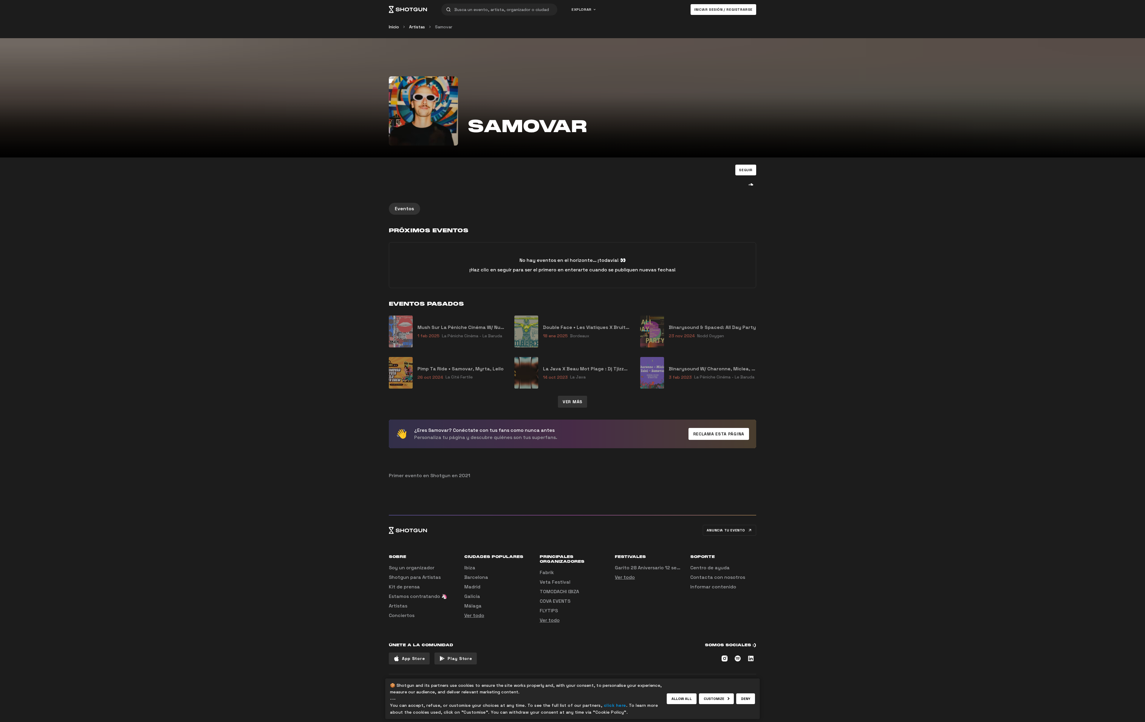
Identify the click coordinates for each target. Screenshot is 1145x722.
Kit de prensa (404, 587)
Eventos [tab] (404, 208)
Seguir (746, 170)
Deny (745, 698)
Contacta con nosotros (717, 577)
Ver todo (474, 615)
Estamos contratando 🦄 (418, 596)
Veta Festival (555, 582)
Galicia (472, 596)
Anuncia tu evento (726, 530)
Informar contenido (713, 587)
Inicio (394, 27)
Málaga (473, 606)
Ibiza (469, 568)
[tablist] (572, 209)
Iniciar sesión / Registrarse (723, 9)
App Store (413, 658)
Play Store (460, 658)
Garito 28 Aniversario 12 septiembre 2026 (663, 568)
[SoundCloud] (750, 184)
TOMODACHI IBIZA (559, 591)
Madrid (472, 587)
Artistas (417, 27)
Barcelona (476, 577)
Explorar (582, 9)
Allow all (681, 698)
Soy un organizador (411, 568)
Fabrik (547, 572)
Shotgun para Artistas (415, 577)
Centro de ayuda (710, 568)
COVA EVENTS (555, 601)
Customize (714, 698)
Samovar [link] (443, 27)
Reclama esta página (718, 434)
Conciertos (401, 615)
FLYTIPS (549, 610)
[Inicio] (408, 9)
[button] (745, 170)
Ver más (572, 401)
